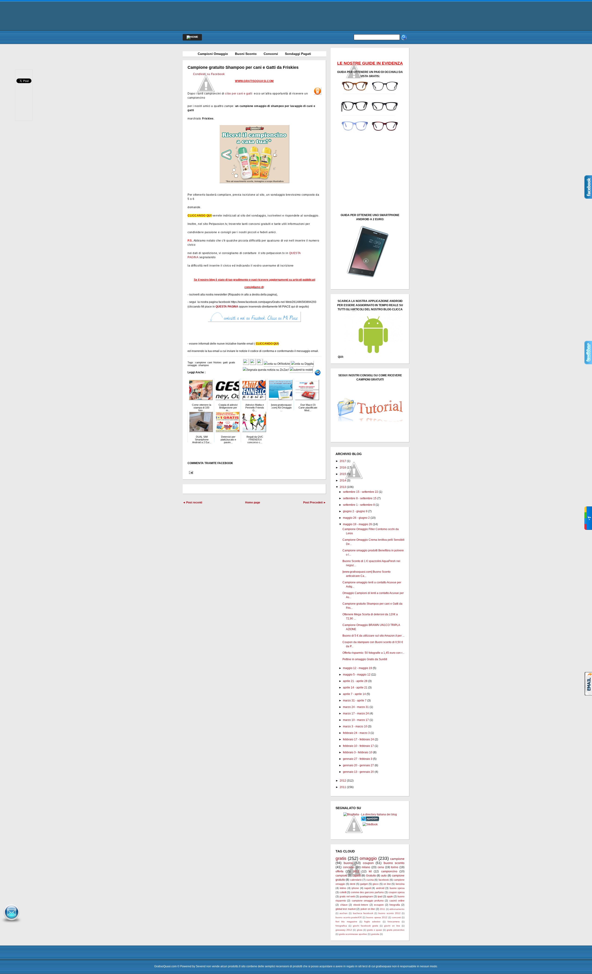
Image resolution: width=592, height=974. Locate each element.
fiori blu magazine (346, 921)
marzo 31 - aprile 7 (355, 700)
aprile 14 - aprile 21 (355, 687)
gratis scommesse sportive (353, 934)
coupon (368, 863)
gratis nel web (347, 896)
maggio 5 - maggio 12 (356, 674)
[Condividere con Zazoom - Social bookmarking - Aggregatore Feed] (370, 820)
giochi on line (392, 925)
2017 (343, 461)
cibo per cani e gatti (239, 93)
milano (366, 867)
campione (200, 362)
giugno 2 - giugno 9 (355, 511)
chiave (344, 904)
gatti (225, 362)
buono (348, 863)
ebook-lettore (360, 904)
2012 (343, 780)
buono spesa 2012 (376, 917)
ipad (380, 896)
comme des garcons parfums (367, 892)
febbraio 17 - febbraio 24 (358, 739)
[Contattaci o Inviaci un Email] (11, 923)
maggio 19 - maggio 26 (357, 524)
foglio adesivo (372, 921)
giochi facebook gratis (365, 925)
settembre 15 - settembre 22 (360, 491)
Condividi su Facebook (209, 74)
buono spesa (397, 888)
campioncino (389, 871)
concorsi (396, 917)
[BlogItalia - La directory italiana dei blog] (370, 814)
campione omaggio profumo (368, 900)
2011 (343, 787)
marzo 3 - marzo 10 (355, 726)
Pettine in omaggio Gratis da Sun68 (364, 659)
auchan (343, 913)
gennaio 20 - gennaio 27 (358, 765)
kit (370, 871)
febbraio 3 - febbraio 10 (357, 752)
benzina (400, 884)
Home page (252, 502)
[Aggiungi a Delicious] (260, 363)
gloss (359, 930)
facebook (384, 879)
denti (352, 884)
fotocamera (394, 921)
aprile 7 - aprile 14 (354, 694)
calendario (356, 879)
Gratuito (371, 875)
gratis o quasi (374, 930)
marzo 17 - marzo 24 (356, 713)
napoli (367, 888)
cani (209, 362)
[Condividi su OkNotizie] (277, 363)
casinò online (396, 900)
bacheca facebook (363, 913)
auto (384, 875)
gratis (232, 362)
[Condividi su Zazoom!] (318, 373)
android (380, 888)
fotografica (341, 925)
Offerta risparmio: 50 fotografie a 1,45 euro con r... (373, 652)
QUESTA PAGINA (227, 306)
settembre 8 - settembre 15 (359, 498)
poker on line (368, 909)
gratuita (375, 934)
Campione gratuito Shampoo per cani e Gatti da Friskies (243, 67)
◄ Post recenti (192, 502)
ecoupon (379, 904)
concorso (349, 867)
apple (390, 896)
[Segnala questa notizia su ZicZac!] (266, 370)
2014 (343, 480)
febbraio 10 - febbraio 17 (358, 746)
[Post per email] (190, 472)
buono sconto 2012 (389, 913)
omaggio (192, 365)
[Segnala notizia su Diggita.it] (302, 363)
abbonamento (396, 909)
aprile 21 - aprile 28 (355, 681)
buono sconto (394, 863)
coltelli (342, 892)
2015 (343, 474)
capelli (356, 875)
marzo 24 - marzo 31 (356, 707)
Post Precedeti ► (314, 502)
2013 (343, 487)
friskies (217, 362)
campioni (341, 875)
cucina (370, 879)
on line (387, 884)
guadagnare (366, 896)
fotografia (394, 904)
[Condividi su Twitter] (253, 363)
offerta (339, 871)
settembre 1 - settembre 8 (359, 504)
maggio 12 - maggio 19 (357, 668)
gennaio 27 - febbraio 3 (357, 758)
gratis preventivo (395, 930)
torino (394, 867)
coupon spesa (396, 892)
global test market (346, 909)
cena (381, 867)
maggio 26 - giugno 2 (356, 517)
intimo (343, 888)
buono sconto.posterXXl (349, 917)
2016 (343, 467)
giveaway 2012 (344, 930)
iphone (355, 888)
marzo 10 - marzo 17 (356, 720)
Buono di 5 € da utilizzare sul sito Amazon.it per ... (373, 635)
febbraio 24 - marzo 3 (356, 733)
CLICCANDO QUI (200, 215)
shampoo (203, 365)
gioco (376, 884)
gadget (364, 884)
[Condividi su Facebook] (246, 363)
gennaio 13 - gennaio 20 (358, 771)
